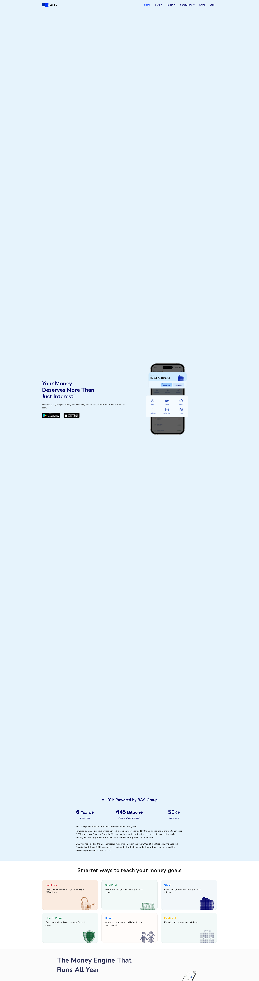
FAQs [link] (202, 4)
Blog (212, 4)
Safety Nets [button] (186, 4)
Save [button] (158, 4)
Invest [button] (170, 4)
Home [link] (147, 4)
